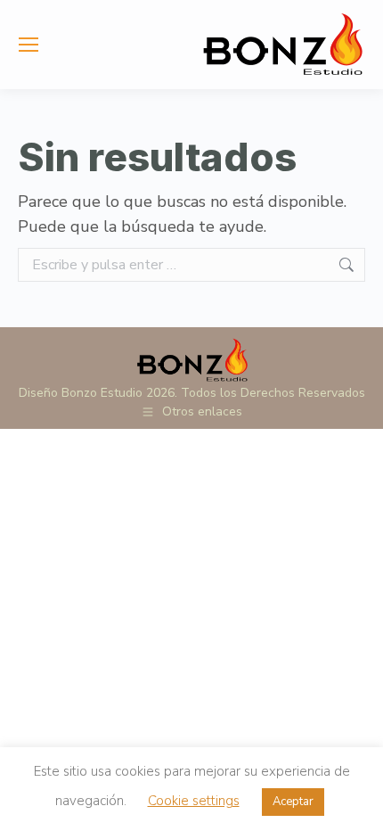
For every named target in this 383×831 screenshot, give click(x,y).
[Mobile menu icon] (28, 44)
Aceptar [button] (293, 802)
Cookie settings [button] (194, 801)
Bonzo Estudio (102, 392)
